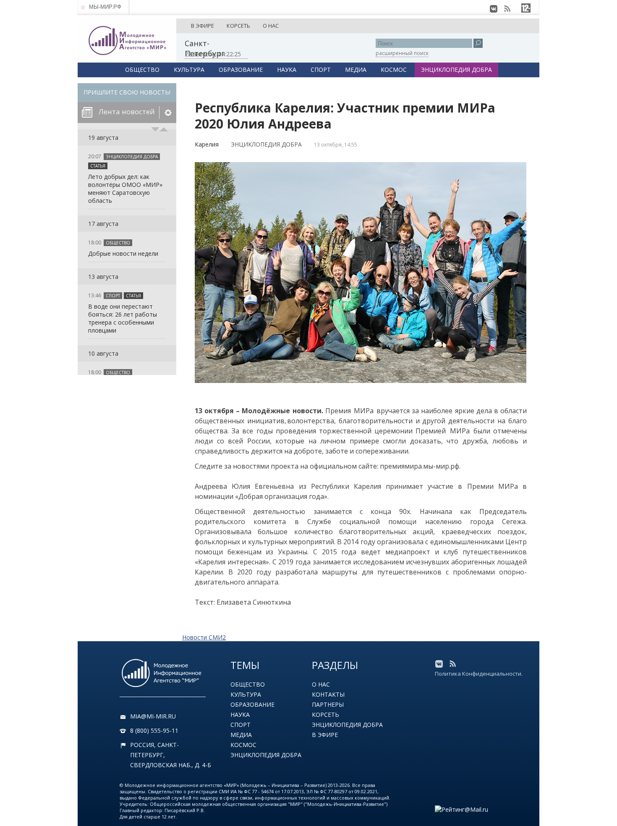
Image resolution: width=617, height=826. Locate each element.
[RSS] (507, 9)
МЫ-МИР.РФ (105, 7)
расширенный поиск (402, 53)
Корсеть (325, 714)
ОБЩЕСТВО (142, 69)
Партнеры (328, 704)
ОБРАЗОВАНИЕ (241, 69)
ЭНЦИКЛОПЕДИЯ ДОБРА (456, 69)
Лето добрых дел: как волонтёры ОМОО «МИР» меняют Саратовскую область (125, 189)
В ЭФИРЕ (202, 25)
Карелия (207, 144)
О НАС (271, 25)
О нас (321, 684)
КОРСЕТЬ (238, 25)
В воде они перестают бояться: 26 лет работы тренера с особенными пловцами (122, 318)
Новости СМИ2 (204, 637)
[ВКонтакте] (493, 9)
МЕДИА (355, 69)
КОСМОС (394, 69)
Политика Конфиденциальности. (479, 673)
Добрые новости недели (123, 253)
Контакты (328, 694)
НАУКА (286, 69)
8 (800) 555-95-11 (154, 730)
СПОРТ (321, 69)
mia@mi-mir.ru (153, 716)
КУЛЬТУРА (189, 69)
